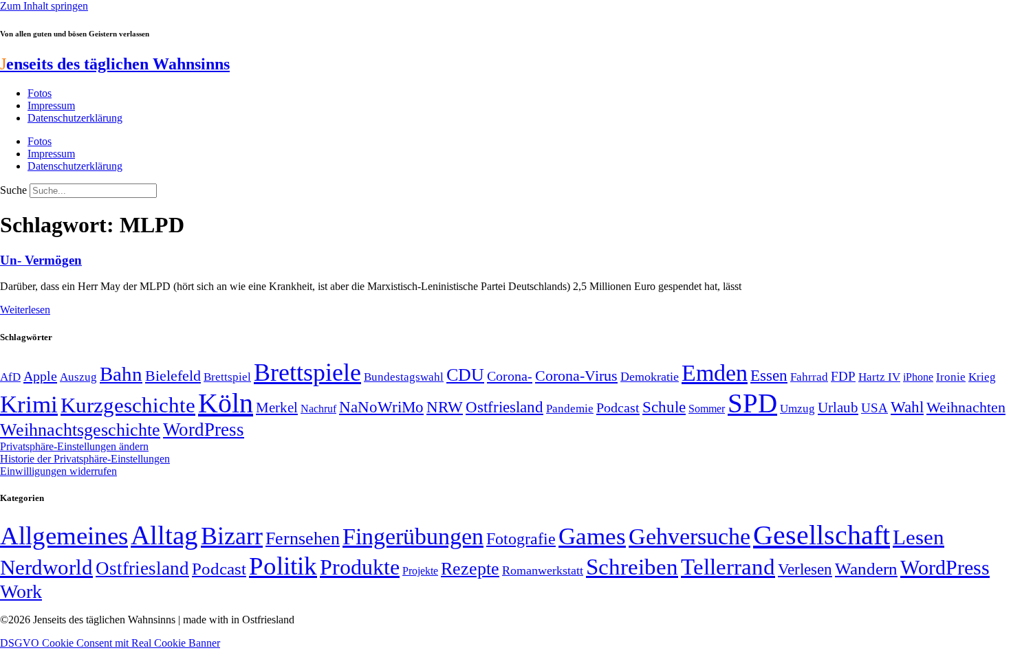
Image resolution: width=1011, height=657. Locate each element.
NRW (444, 407)
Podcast (618, 407)
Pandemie (570, 408)
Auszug (78, 376)
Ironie (951, 376)
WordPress (203, 429)
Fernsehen (302, 538)
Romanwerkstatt (542, 570)
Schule (664, 407)
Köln (225, 403)
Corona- (509, 375)
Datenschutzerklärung (75, 118)
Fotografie (521, 539)
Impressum (51, 105)
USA (874, 408)
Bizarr (232, 536)
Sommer (706, 408)
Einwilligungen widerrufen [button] (58, 471)
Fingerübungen (413, 536)
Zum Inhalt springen (44, 6)
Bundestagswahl (404, 376)
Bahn (121, 374)
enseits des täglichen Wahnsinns (115, 64)
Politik (283, 566)
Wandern (866, 568)
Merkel (277, 407)
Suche (13, 190)
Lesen (918, 537)
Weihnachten (965, 407)
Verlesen (805, 569)
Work (21, 591)
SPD (752, 403)
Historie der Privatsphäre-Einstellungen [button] (85, 459)
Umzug (797, 408)
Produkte (360, 567)
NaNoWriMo (381, 407)
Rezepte (470, 569)
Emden (715, 373)
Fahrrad (809, 376)
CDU (465, 375)
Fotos (40, 93)
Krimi (29, 404)
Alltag (164, 535)
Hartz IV (879, 376)
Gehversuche (689, 536)
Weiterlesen (25, 309)
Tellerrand (728, 567)
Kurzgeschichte (128, 405)
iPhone (918, 377)
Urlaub (838, 407)
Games (592, 536)
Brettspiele (307, 372)
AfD (10, 376)
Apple (40, 375)
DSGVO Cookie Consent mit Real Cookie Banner (110, 643)
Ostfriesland (504, 407)
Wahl (907, 407)
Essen (768, 375)
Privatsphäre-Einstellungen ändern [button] (74, 446)
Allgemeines (64, 536)
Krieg (982, 376)
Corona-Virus (576, 375)
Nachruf (318, 408)
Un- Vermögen (41, 260)
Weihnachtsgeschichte (80, 430)
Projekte (420, 571)
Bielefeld (173, 375)
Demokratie (649, 376)
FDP (843, 376)
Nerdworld (46, 567)
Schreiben (632, 567)
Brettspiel (227, 376)
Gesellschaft (821, 535)
